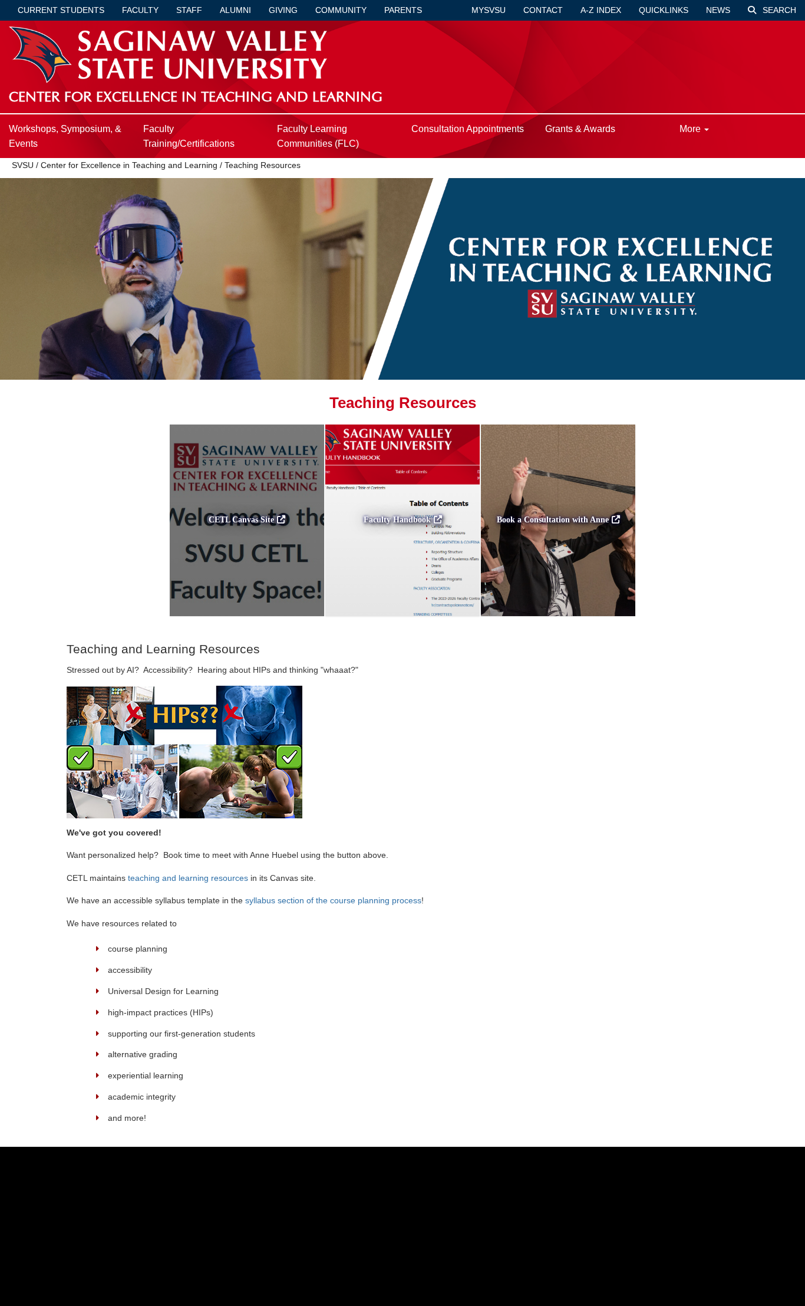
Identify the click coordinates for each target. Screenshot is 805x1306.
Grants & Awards (580, 129)
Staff (189, 10)
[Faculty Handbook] (402, 619)
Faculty (140, 10)
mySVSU (488, 10)
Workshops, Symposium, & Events (65, 136)
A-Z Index (600, 10)
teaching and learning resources (188, 878)
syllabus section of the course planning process (333, 900)
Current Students (61, 10)
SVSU (23, 165)
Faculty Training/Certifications (189, 136)
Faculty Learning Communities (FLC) (318, 136)
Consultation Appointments (467, 129)
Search (778, 10)
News (718, 10)
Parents (403, 10)
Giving (283, 10)
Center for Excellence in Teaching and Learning (129, 165)
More (691, 129)
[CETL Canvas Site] (247, 619)
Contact (543, 10)
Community (341, 10)
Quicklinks (663, 10)
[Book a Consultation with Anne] (558, 619)
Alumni (235, 10)
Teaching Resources (263, 165)
